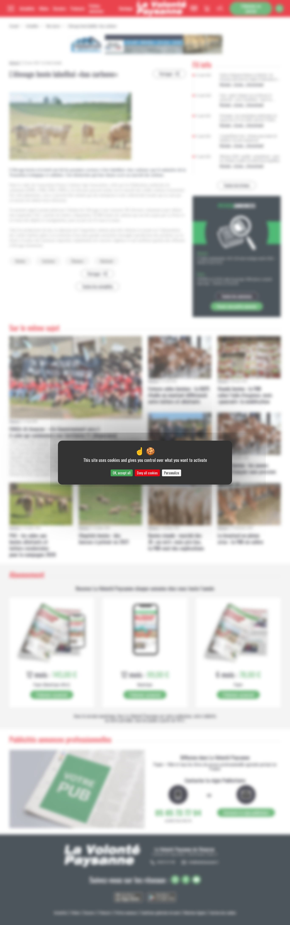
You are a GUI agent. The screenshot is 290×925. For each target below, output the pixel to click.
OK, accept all (122, 472)
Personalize (171, 472)
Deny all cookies (147, 472)
